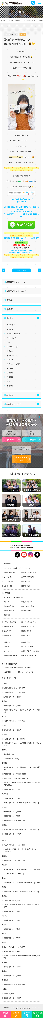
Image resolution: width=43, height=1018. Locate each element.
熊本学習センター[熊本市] (13, 967)
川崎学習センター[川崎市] (13, 798)
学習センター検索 (29, 572)
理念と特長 (7, 564)
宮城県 (4, 701)
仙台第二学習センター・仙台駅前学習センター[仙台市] (22, 711)
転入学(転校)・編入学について (14, 597)
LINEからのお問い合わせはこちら (22, 199)
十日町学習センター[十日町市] (15, 820)
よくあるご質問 (28, 606)
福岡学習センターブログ (16, 291)
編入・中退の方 (28, 626)
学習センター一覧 (14, 20)
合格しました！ (12, 355)
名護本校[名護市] (10, 993)
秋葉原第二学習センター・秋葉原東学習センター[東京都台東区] (22, 783)
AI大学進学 (11, 325)
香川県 (4, 925)
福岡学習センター (29, 20)
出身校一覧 (8, 586)
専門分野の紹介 (29, 577)
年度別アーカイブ (13, 404)
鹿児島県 (5, 980)
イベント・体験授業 (13, 334)
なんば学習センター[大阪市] (14, 874)
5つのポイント (8, 581)
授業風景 (10, 377)
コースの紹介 (8, 577)
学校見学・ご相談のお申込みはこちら (21, 252)
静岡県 (4, 825)
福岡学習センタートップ (15, 282)
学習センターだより (14, 364)
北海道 (4, 683)
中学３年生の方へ (29, 622)
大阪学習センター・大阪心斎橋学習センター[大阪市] (22, 869)
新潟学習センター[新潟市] (13, 811)
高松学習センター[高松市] (13, 929)
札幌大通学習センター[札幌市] (15, 688)
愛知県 (4, 840)
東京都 (4, 763)
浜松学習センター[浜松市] (13, 834)
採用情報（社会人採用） (31, 651)
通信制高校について (11, 572)
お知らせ (10, 329)
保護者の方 (27, 631)
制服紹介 (26, 581)
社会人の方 (8, 631)
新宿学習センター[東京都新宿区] (15, 774)
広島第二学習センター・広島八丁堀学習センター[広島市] (22, 905)
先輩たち (10, 351)
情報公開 (7, 615)
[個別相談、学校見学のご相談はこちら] (21, 193)
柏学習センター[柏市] (11, 758)
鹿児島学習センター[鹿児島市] (15, 984)
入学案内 (7, 593)
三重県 (4, 856)
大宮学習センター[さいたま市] (14, 739)
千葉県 (4, 750)
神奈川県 (5, 794)
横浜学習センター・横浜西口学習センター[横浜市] (21, 803)
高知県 (4, 933)
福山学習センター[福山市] (13, 911)
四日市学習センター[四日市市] (15, 860)
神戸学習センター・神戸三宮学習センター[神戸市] (21, 891)
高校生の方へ (8, 626)
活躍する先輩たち (10, 606)
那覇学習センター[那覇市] (13, 998)
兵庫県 (4, 887)
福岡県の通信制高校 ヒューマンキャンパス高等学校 (21, 239)
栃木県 (4, 716)
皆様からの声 (28, 602)
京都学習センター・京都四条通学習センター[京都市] (22, 882)
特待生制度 (27, 610)
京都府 (4, 878)
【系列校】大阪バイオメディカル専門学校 (18, 667)
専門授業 (10, 368)
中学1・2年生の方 (10, 622)
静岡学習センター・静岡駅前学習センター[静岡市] (21, 829)
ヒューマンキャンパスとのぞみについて (17, 568)
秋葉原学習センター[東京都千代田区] (17, 778)
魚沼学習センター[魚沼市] (13, 816)
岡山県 (4, 916)
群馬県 (4, 725)
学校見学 (7, 647)
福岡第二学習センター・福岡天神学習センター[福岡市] (22, 956)
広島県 (4, 896)
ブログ (9, 342)
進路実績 (26, 586)
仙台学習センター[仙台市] (13, 706)
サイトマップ (8, 651)
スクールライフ (9, 602)
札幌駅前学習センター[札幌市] (15, 692)
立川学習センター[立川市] (13, 789)
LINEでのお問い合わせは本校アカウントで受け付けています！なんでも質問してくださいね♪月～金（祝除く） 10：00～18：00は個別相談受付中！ (21, 211)
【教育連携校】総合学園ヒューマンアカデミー (19, 672)
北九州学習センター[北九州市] (15, 947)
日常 (8, 381)
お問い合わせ (28, 647)
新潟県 (4, 807)
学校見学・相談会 (21, 458)
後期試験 (10, 373)
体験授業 (32, 440)
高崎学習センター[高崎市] (13, 730)
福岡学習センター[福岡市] (13, 951)
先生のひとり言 (12, 347)
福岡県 (4, 942)
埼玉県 (4, 734)
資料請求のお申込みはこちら (21, 250)
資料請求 (11, 440)
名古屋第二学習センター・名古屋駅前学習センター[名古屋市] (21, 850)
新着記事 (10, 395)
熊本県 (4, 962)
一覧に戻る (21, 270)
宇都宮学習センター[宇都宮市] (15, 721)
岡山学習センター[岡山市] (13, 920)
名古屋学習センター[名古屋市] (15, 845)
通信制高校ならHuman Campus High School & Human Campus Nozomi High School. (22, 1007)
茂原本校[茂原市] (10, 754)
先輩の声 (10, 300)
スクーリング (11, 338)
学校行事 (10, 360)
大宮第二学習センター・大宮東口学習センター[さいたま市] (22, 744)
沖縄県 (4, 989)
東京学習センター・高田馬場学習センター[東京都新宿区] (22, 768)
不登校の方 (27, 635)
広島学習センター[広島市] (13, 900)
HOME (3, 20)
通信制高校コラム (10, 610)
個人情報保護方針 (29, 655)
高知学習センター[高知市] (13, 938)
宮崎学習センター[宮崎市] (13, 975)
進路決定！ (10, 386)
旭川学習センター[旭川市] (13, 697)
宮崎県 (4, 971)
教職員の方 (8, 635)
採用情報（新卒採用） (11, 655)
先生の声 (10, 308)
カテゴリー (10, 317)
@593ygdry (21, 201)
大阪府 (4, 865)
